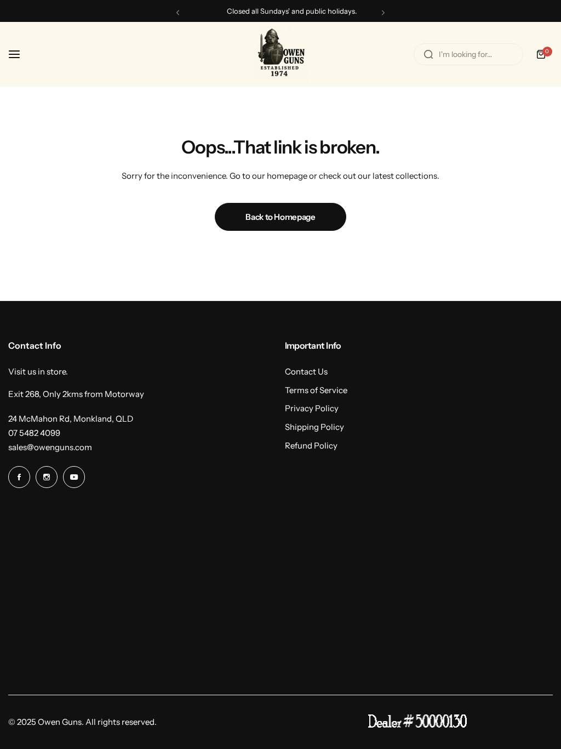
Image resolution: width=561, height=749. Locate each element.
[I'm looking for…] (428, 54)
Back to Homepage (280, 217)
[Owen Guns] (280, 54)
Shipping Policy (314, 427)
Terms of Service (316, 390)
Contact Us (306, 371)
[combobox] (468, 54)
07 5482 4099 (34, 433)
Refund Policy (311, 445)
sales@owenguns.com (50, 447)
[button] (177, 12)
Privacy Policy (312, 408)
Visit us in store (37, 371)
